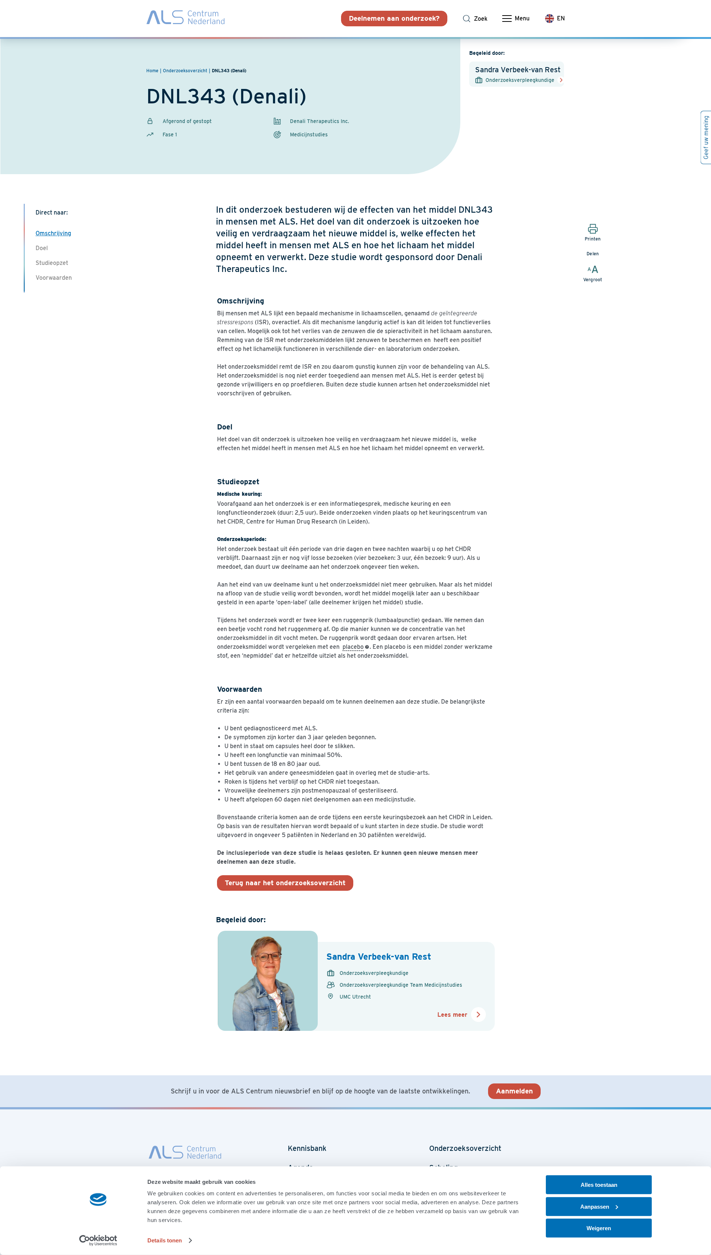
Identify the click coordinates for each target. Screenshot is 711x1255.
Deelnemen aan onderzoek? (394, 18)
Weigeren (599, 1228)
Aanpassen (594, 1206)
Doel (42, 248)
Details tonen (164, 1240)
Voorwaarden (54, 277)
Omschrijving (53, 233)
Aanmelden (514, 1091)
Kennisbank (307, 1148)
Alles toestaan (599, 1185)
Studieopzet (52, 262)
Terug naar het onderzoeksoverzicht (285, 883)
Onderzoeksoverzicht (465, 1148)
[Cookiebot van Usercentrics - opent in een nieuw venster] (98, 1240)
